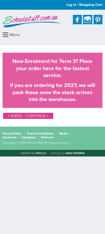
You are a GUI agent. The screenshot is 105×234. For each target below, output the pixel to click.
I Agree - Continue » (28, 115)
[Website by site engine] (33, 153)
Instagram (29, 137)
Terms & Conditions (40, 133)
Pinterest (47, 137)
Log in (71, 5)
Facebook (9, 137)
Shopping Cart (90, 5)
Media (63, 133)
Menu (14, 34)
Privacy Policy (12, 133)
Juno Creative (75, 153)
